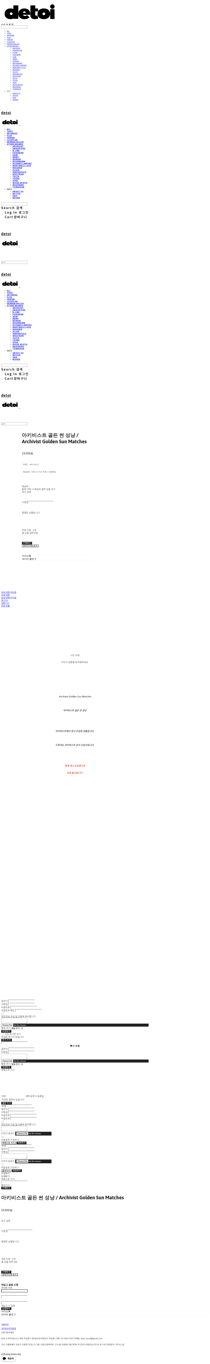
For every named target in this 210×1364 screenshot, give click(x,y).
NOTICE (15, 95)
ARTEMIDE (10, 35)
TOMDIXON (17, 89)
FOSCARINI (17, 55)
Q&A (14, 97)
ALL (8, 31)
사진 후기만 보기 (13, 1034)
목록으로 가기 (8, 1143)
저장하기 (6, 1031)
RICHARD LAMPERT (20, 65)
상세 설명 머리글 (8, 592)
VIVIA (14, 82)
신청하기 (6, 1308)
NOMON (16, 61)
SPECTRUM (17, 76)
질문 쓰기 (6, 1103)
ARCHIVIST (16, 48)
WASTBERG (17, 87)
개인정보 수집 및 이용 (11, 1016)
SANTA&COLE (18, 74)
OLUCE (15, 72)
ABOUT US (16, 93)
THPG (9, 33)
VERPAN (10, 39)
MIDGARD (16, 70)
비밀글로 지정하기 (10, 1140)
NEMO (15, 59)
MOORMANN (17, 63)
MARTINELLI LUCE (19, 67)
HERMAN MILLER (13, 44)
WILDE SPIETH (18, 85)
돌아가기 (6, 1171)
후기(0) (4, 600)
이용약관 (5, 1325)
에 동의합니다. (18, 1016)
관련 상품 (5, 606)
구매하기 (6, 1188)
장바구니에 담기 (9, 1275)
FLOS (9, 37)
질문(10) (5, 603)
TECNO (15, 80)
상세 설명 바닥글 (8, 598)
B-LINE (15, 52)
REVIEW (15, 100)
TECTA (15, 78)
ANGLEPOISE (17, 50)
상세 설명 (5, 595)
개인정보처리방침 (8, 1329)
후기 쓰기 (6, 1040)
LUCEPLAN (11, 42)
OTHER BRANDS (13, 46)
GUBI (14, 57)
